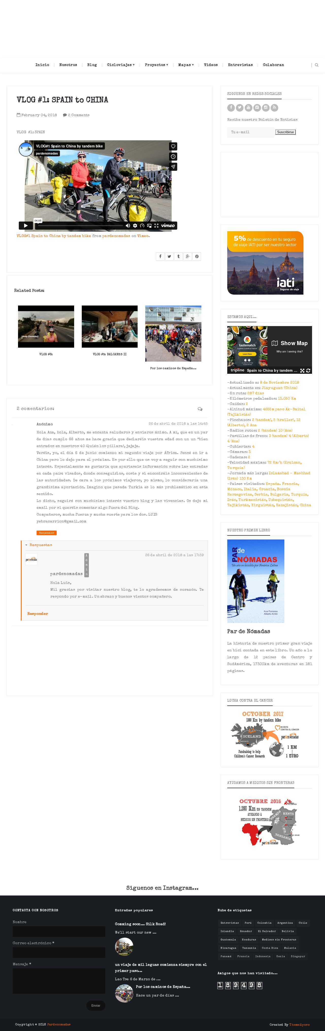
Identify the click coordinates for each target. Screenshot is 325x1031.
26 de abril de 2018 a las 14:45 (178, 424)
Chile (303, 923)
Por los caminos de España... (173, 368)
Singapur (298, 956)
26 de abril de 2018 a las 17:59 (174, 555)
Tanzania (249, 948)
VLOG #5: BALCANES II (110, 354)
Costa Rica (270, 948)
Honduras (249, 940)
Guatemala (228, 940)
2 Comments (79, 115)
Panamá (226, 956)
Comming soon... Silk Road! (140, 924)
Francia (243, 956)
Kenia (281, 956)
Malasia (290, 948)
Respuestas (41, 545)
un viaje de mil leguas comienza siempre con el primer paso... (161, 968)
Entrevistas (230, 923)
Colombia (264, 923)
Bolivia (288, 931)
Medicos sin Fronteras (279, 940)
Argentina (285, 923)
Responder (46, 533)
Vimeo (143, 236)
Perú (248, 923)
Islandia (227, 931)
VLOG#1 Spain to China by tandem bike (54, 236)
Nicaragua (228, 948)
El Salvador (267, 931)
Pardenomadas (59, 1024)
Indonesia (263, 956)
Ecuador (246, 931)
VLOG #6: (46, 354)
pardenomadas (116, 236)
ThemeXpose (299, 1025)
